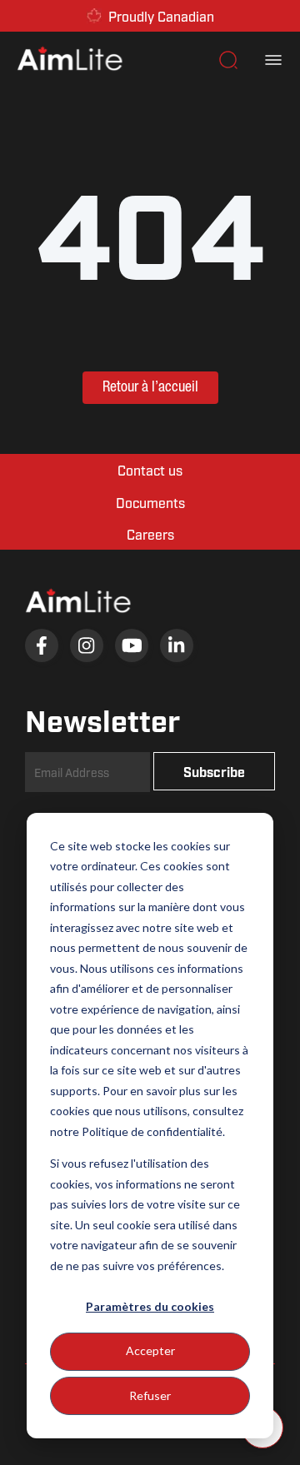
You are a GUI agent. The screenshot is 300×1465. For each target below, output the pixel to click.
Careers (150, 534)
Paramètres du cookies (150, 1306)
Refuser (150, 1395)
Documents (150, 502)
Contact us (150, 469)
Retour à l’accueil (150, 387)
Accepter (150, 1350)
